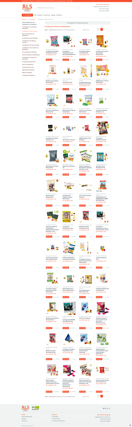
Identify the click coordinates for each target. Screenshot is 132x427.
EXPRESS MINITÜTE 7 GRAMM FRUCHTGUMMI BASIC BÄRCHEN (102, 199)
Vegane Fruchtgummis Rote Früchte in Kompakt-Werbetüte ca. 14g (85, 382)
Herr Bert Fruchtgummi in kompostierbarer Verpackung (85, 351)
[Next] (108, 29)
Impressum (40, 15)
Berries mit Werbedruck (27, 64)
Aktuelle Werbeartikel (27, 416)
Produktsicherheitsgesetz (58, 420)
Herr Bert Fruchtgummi (85, 318)
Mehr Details (49, 59)
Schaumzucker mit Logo (28, 67)
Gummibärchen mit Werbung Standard (29, 41)
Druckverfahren (56, 418)
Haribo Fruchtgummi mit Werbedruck (31, 54)
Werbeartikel (28, 15)
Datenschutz (47, 15)
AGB (35, 15)
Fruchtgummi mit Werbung (28, 75)
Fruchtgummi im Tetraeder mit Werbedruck (29, 58)
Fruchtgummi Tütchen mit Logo (29, 31)
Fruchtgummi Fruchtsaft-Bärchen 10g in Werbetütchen (102, 53)
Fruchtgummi (32, 19)
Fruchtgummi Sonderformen (29, 61)
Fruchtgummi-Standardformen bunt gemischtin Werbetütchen (69, 53)
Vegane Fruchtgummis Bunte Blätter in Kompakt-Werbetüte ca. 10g (85, 168)
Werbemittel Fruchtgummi (28, 69)
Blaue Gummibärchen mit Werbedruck (28, 34)
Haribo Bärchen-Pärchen (69, 139)
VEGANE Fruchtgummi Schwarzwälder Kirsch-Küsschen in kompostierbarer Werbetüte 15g (68, 383)
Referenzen (59, 15)
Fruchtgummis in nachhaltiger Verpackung (29, 27)
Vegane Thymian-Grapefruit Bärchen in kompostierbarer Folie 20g (52, 382)
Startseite (24, 19)
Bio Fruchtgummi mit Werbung (29, 52)
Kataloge (53, 15)
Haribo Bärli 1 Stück (67, 82)
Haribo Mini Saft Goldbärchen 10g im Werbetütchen (67, 197)
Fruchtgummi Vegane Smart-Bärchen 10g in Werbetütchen (51, 290)
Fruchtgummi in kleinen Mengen (30, 38)
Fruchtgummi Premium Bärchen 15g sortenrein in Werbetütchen (85, 261)
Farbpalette (55, 416)
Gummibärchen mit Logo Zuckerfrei (30, 45)
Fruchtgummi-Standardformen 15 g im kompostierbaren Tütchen (102, 228)
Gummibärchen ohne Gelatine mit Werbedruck (30, 48)
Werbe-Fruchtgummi (27, 72)
